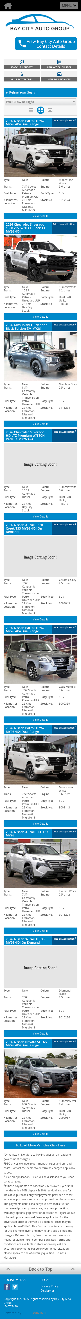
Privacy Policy (49, 1286)
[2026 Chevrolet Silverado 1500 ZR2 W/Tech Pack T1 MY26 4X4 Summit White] (40, 259)
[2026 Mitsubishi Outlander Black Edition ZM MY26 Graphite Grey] (40, 356)
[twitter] (16, 1288)
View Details (40, 216)
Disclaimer (47, 1291)
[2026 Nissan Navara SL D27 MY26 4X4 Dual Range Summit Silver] (40, 1073)
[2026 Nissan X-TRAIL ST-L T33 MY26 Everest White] (40, 863)
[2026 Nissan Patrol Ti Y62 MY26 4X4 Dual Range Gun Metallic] (40, 659)
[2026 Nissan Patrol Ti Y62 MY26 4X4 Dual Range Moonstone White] (40, 152)
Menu (67, 5)
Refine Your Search (22, 92)
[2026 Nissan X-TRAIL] (40, 556)
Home (8, 5)
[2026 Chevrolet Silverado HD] (40, 463)
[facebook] (8, 1288)
